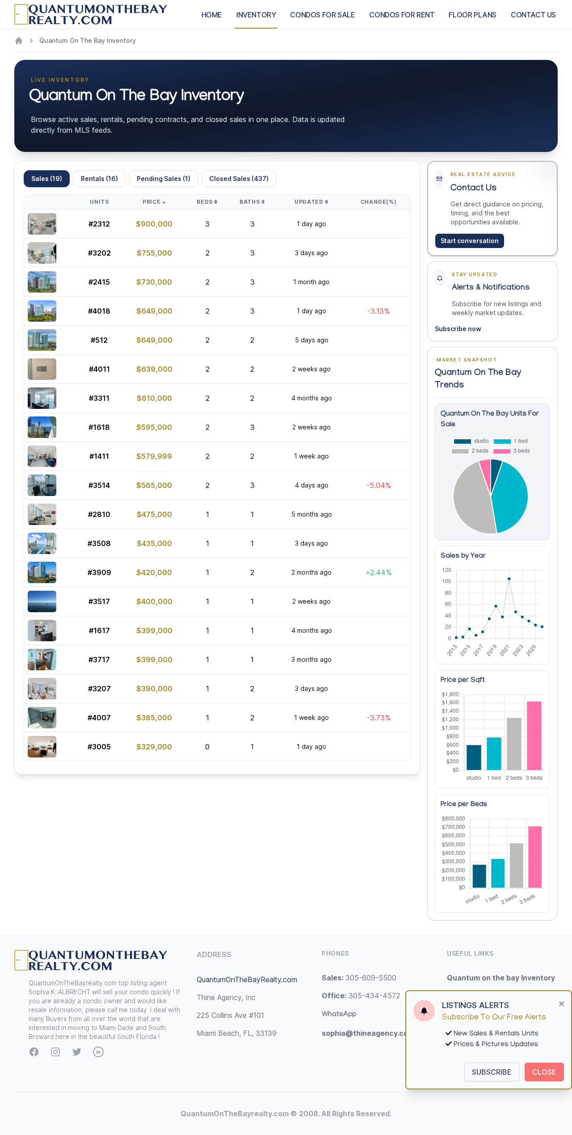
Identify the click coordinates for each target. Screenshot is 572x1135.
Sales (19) (46, 178)
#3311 (99, 398)
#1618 (99, 427)
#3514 (99, 485)
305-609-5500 (359, 977)
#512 (99, 340)
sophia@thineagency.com (368, 1033)
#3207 (99, 688)
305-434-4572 (361, 995)
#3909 (99, 572)
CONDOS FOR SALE (322, 14)
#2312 (99, 223)
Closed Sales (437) (239, 178)
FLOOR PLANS (472, 14)
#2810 (99, 514)
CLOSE (544, 1072)
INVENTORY (256, 14)
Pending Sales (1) (163, 178)
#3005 (99, 746)
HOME (212, 14)
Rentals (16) (99, 178)
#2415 (99, 281)
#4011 (99, 369)
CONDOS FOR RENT (401, 14)
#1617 (99, 630)
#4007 (99, 717)
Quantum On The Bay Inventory (87, 40)
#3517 (99, 601)
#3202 (99, 252)
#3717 (99, 659)
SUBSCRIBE (492, 1072)
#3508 (99, 543)
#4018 (99, 311)
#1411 (99, 456)
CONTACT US (533, 14)
